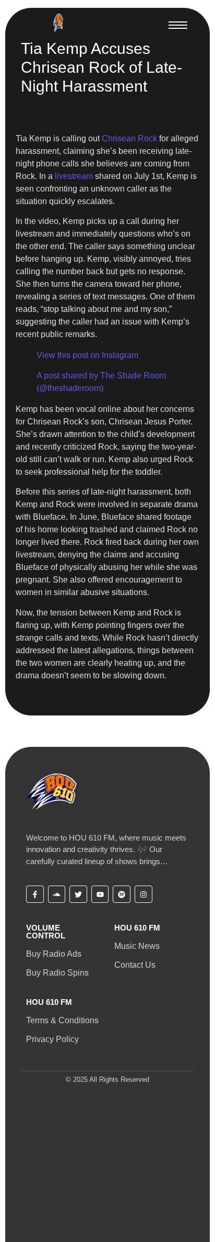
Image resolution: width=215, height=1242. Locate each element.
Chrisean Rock (129, 138)
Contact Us (135, 964)
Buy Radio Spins (57, 972)
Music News (137, 946)
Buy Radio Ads (53, 953)
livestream (74, 176)
